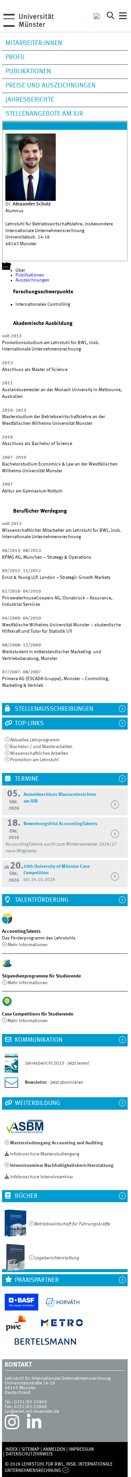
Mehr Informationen (27, 945)
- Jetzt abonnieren (54, 1082)
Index (11, 1449)
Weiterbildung (36, 1103)
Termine (26, 779)
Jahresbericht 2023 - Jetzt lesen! (54, 1063)
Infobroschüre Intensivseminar (41, 1177)
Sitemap (30, 1449)
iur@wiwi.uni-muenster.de (32, 1411)
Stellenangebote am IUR (44, 114)
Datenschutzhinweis (29, 1454)
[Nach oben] (65, 1470)
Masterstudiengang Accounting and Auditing (56, 1143)
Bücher (25, 1196)
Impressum (81, 1449)
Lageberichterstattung (56, 1258)
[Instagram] (12, 1423)
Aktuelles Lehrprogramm (34, 740)
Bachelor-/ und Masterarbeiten (41, 746)
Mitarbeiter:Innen (33, 43)
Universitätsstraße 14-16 (30, 1383)
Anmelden (54, 1449)
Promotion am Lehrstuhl (34, 760)
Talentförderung (41, 900)
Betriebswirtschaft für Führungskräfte (72, 1224)
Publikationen (28, 71)
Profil (15, 57)
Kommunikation (37, 1040)
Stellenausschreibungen (53, 709)
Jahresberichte (29, 100)
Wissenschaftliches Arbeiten (39, 753)
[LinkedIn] (34, 1423)
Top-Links (28, 724)
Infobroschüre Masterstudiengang (44, 1154)
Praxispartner (36, 1280)
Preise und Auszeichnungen (50, 85)
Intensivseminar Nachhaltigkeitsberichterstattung (62, 1165)
